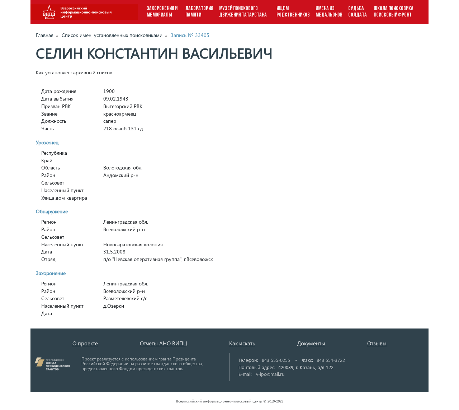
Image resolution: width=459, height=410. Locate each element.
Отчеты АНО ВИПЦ (163, 343)
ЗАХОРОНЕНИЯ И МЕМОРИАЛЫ (162, 12)
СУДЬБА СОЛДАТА (357, 12)
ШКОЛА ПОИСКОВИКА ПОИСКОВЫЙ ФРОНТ (393, 12)
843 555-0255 (276, 360)
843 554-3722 (331, 360)
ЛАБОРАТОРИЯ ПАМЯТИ (199, 12)
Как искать (242, 343)
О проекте (85, 343)
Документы (311, 343)
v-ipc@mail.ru (270, 374)
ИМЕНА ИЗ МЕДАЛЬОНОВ (329, 12)
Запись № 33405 (190, 35)
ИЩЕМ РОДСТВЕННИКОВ (293, 12)
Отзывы (377, 343)
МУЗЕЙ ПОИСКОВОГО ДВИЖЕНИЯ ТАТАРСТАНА (243, 12)
